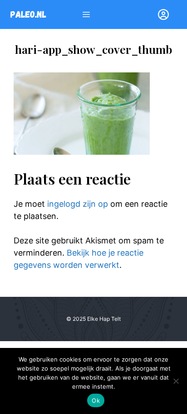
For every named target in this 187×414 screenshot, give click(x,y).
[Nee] (175, 380)
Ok (96, 400)
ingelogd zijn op (77, 204)
